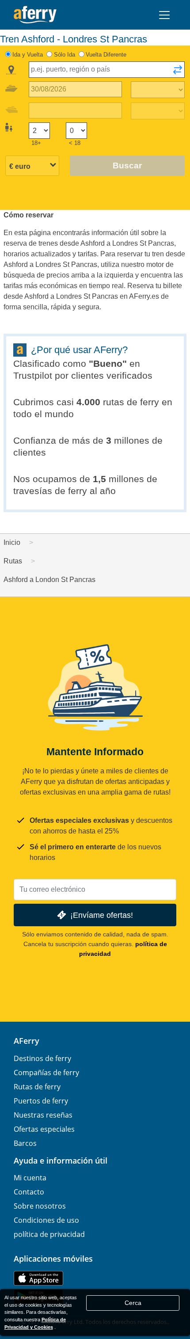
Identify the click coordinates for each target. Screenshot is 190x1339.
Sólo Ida (64, 54)
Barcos (25, 1143)
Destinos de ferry (42, 1058)
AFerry (26, 1040)
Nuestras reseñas (43, 1115)
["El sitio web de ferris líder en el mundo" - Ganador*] (35, 15)
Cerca (133, 1302)
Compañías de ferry (46, 1072)
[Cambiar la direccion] (177, 72)
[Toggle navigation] (164, 15)
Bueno (107, 363)
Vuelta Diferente (106, 54)
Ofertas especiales (44, 1129)
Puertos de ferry (41, 1101)
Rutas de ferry (37, 1087)
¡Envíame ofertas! (101, 915)
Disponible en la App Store (38, 1278)
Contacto (29, 1192)
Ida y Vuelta (27, 54)
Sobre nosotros (40, 1206)
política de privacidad (49, 1234)
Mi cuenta (30, 1178)
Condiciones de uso (46, 1220)
